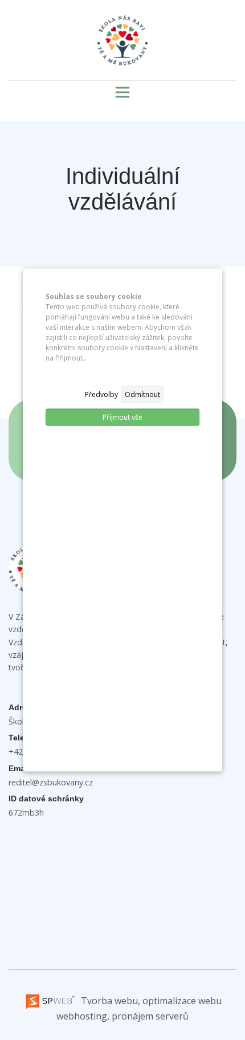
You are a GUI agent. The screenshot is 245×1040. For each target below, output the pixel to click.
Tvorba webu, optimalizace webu (150, 1000)
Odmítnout (142, 394)
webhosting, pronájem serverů (122, 1016)
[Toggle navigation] (122, 92)
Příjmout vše (122, 417)
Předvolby (101, 394)
